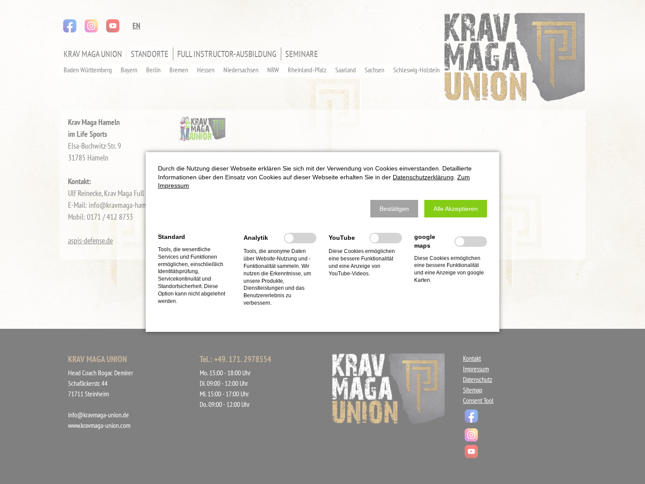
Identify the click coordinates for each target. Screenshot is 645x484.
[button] (394, 208)
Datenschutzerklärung (423, 177)
